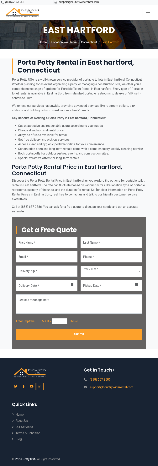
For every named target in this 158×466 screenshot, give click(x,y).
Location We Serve (64, 42)
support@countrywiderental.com (79, 1)
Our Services (24, 427)
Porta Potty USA (25, 459)
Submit (79, 334)
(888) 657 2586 (100, 379)
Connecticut (89, 42)
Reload (73, 321)
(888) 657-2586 (14, 2)
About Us (22, 421)
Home (43, 42)
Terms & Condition (28, 433)
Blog (19, 439)
